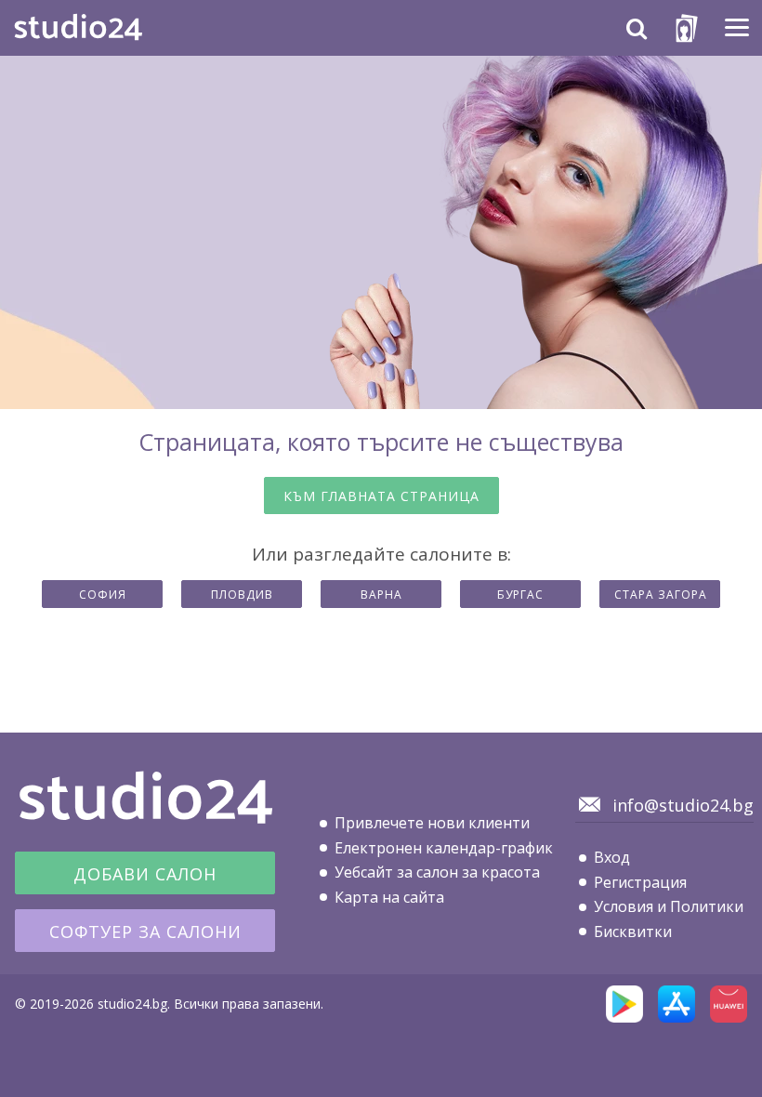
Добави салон (145, 874)
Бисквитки (633, 931)
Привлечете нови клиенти (432, 823)
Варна (381, 594)
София (102, 594)
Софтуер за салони (145, 931)
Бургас (520, 594)
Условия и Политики (668, 906)
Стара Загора (660, 594)
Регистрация (640, 882)
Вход (612, 857)
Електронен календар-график (444, 848)
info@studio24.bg (683, 805)
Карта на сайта (389, 897)
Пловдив (242, 594)
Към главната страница (381, 496)
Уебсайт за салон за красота (437, 872)
